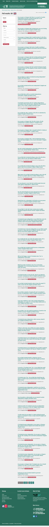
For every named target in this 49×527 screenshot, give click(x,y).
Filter (4, 44)
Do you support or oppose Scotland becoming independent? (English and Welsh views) (31, 77)
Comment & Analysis (15, 1)
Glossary (3, 500)
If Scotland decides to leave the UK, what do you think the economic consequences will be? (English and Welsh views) (31, 275)
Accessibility (11, 523)
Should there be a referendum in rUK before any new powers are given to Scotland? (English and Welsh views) (32, 201)
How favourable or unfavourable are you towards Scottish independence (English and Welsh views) (31, 398)
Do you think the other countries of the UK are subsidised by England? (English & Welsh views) (32, 113)
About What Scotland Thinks (7, 498)
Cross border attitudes (32, 22)
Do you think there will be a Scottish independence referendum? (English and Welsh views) (29, 95)
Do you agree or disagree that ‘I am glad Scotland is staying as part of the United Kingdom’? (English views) (32, 130)
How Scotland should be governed (24, 24)
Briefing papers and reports (22, 495)
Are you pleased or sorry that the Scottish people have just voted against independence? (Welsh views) (31, 184)
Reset (8, 44)
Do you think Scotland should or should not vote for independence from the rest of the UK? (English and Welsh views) (31, 359)
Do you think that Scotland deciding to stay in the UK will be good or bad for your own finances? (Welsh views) (31, 158)
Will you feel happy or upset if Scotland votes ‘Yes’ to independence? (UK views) (30, 257)
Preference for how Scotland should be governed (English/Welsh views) (29, 473)
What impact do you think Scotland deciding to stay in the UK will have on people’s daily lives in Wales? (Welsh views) (32, 175)
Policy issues (39, 224)
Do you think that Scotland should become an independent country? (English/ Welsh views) (31, 248)
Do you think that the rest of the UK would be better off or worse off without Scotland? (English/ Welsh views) (31, 239)
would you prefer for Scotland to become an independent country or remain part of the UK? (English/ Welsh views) (31, 406)
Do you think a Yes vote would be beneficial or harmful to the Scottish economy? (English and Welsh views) (32, 311)
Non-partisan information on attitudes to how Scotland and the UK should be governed (17, 6)
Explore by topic (22, 1)
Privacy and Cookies (17, 523)
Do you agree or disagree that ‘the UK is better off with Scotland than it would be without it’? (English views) (30, 122)
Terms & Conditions (5, 523)
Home (4, 1)
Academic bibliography (21, 498)
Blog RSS (3, 501)
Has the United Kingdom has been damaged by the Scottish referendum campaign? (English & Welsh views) (31, 192)
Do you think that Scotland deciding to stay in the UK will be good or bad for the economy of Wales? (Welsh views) (31, 166)
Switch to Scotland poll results (40, 12)
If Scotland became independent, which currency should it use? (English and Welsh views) (31, 320)
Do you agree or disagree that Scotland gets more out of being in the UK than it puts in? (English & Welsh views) (32, 29)
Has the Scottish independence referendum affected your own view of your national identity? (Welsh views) (32, 149)
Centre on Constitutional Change (32, 1)
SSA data (19, 494)
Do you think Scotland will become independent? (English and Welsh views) (32, 86)
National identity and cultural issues (39, 153)
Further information (20, 497)
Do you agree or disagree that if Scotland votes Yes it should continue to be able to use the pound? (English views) (32, 464)
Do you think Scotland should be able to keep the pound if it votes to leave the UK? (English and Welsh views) (31, 284)
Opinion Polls (8, 1)
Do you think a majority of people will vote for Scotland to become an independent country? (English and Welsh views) (31, 292)
